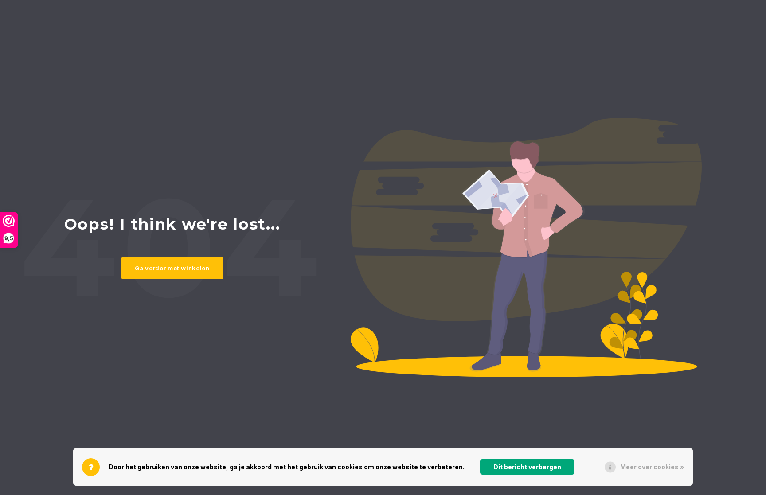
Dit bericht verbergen (527, 467)
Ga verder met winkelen (172, 268)
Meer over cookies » (652, 467)
